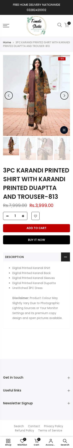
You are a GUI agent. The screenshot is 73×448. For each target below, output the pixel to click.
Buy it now (36, 240)
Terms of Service (50, 430)
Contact (34, 426)
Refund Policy (24, 430)
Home (7, 42)
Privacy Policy (53, 426)
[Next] (64, 95)
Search (19, 426)
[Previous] (9, 95)
